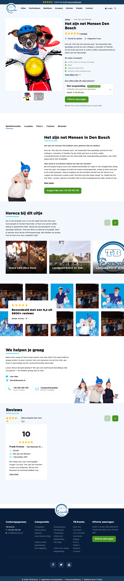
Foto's (39, 126)
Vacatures (77, 536)
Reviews (62, 126)
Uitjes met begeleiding (59, 538)
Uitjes (23, 8)
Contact (89, 8)
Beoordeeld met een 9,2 (31, 420)
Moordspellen (41, 548)
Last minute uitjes (43, 536)
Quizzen (38, 533)
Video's (76, 545)
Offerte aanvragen (76, 99)
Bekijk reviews (18, 318)
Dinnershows (40, 530)
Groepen (59, 8)
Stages (76, 539)
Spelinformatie (13, 126)
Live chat (14, 376)
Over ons (77, 527)
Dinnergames (60, 527)
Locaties (28, 126)
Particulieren (34, 8)
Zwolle (16, 450)
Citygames (39, 527)
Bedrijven (47, 8)
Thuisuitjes (58, 533)
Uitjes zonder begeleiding (40, 544)
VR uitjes (58, 542)
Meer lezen (49, 183)
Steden (79, 8)
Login (109, 8)
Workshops (59, 530)
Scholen (69, 8)
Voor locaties (79, 533)
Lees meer (14, 474)
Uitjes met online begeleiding (61, 550)
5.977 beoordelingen (72, 2)
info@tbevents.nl (17, 380)
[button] (115, 223)
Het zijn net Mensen (21, 454)
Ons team (77, 530)
